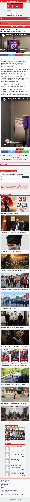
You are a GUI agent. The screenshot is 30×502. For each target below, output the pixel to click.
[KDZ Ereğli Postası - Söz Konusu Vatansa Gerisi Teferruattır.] (15, 6)
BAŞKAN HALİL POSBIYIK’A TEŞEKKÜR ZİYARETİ (14, 159)
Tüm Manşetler (4, 491)
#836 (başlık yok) (5, 480)
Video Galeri (11, 15)
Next (24, 433)
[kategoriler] (28, 18)
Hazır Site (11, 499)
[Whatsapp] (26, 54)
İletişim (18, 13)
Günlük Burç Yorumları (6, 483)
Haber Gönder (4, 484)
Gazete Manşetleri (5, 481)
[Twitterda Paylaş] (11, 54)
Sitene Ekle (3, 488)
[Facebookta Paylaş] (3, 54)
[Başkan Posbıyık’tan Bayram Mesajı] (19, 434)
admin (23, 450)
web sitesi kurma (16, 499)
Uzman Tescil (15, 501)
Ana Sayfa (10, 13)
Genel (9, 26)
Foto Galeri (19, 15)
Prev (6, 433)
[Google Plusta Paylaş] (18, 54)
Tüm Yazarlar (4, 493)
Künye (2, 487)
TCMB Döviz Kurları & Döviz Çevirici (9, 490)
